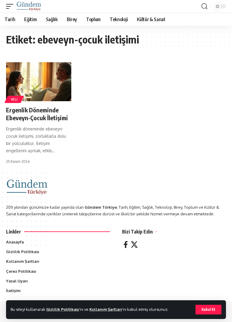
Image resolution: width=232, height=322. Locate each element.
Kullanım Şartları (105, 309)
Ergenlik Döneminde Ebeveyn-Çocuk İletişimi (37, 113)
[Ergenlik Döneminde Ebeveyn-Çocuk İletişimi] (38, 81)
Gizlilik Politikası (62, 309)
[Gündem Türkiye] (28, 6)
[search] (204, 6)
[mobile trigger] (11, 6)
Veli (14, 99)
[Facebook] (125, 244)
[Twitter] (134, 244)
